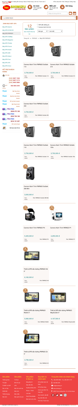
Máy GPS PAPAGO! (7, 33)
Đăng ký (67, 1)
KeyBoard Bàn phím (31, 387)
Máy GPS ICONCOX (8, 30)
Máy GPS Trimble (7, 43)
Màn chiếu (16, 394)
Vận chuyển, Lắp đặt (43, 395)
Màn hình (16, 391)
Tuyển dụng (5, 2)
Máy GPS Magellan (7, 40)
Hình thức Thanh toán (43, 400)
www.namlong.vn (57, 388)
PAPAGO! (34, 38)
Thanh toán (42, 1)
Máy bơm (4, 397)
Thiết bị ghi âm (6, 380)
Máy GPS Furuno (7, 46)
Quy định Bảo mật (42, 398)
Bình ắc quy (17, 382)
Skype (4, 91)
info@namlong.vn (57, 385)
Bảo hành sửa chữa (31, 399)
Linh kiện (28, 393)
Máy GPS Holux (6, 66)
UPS (15, 385)
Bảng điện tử (29, 382)
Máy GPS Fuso (6, 59)
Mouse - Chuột (30, 390)
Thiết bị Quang (6, 394)
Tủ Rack (16, 380)
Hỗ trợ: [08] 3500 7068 (58, 1)
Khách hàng (30, 1)
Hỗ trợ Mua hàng (42, 387)
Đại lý (25, 1)
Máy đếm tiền (29, 385)
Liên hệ (36, 1)
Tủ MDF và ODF (6, 385)
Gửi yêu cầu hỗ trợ (15, 128)
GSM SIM (4, 391)
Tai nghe (4, 382)
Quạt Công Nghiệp (30, 396)
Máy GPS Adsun (6, 56)
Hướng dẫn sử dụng (18, 1)
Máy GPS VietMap (7, 36)
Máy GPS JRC (6, 62)
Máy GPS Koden (7, 49)
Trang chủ (4, 1)
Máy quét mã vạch (18, 397)
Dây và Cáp (5, 388)
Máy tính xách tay (18, 388)
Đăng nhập (73, 1)
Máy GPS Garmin (7, 27)
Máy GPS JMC (6, 53)
